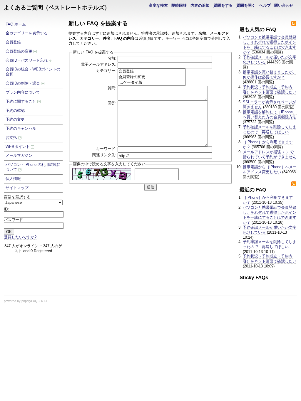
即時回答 (179, 5)
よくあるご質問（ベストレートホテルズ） (57, 7)
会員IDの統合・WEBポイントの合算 (33, 71)
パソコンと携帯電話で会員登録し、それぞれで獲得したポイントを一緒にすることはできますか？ (269, 44)
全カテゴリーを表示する (27, 33)
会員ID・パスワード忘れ (27, 60)
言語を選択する (17, 197)
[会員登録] (151, 71)
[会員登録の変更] (151, 77)
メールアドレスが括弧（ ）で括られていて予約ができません (269, 154)
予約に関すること (21, 101)
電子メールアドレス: (98, 64)
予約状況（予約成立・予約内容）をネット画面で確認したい (269, 89)
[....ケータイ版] (151, 82)
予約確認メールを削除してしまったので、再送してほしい (269, 129)
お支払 (12, 137)
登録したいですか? (20, 237)
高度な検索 (158, 5)
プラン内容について (23, 92)
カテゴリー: (106, 70)
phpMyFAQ (29, 301)
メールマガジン (19, 155)
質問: (112, 88)
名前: (112, 58)
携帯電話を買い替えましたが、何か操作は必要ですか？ (269, 74)
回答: (112, 103)
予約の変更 (15, 119)
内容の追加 (200, 5)
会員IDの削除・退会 (23, 83)
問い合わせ (283, 5)
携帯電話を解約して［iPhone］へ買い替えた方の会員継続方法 (270, 114)
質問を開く (245, 5)
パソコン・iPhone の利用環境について (33, 167)
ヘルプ (265, 5)
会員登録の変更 (20, 51)
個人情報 (13, 178)
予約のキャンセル (21, 128)
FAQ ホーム (16, 24)
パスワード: (14, 220)
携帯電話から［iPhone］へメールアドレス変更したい (270, 169)
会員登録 (13, 42)
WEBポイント (18, 146)
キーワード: (106, 148)
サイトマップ (17, 188)
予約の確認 (15, 110)
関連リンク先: (104, 155)
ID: (6, 209)
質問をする (223, 5)
